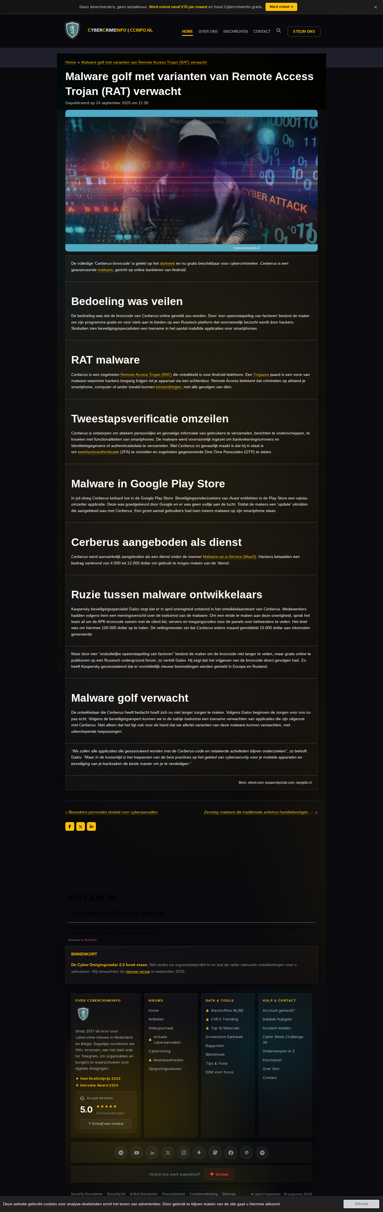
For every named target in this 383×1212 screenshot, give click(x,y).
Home (70, 62)
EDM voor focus (220, 1072)
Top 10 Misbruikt (225, 1028)
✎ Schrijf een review (106, 1124)
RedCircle (91, 939)
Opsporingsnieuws (165, 1068)
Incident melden (277, 1028)
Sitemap (229, 1194)
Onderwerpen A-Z (279, 1051)
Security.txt (116, 1194)
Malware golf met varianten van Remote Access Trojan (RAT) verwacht (144, 62)
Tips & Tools (217, 1063)
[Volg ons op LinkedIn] (152, 1152)
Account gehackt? (279, 1010)
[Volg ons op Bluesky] (199, 1152)
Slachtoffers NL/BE (227, 1010)
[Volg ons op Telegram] (120, 1152)
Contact (270, 1077)
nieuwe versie (138, 971)
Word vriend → (281, 6)
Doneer (222, 1174)
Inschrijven (272, 1060)
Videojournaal (161, 1028)
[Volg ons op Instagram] (183, 1152)
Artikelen (156, 1019)
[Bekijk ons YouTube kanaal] (136, 1152)
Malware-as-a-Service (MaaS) (229, 556)
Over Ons (271, 1068)
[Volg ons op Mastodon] (215, 1152)
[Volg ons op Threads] (246, 1152)
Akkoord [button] (361, 1204)
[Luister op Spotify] (262, 1152)
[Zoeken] (278, 30)
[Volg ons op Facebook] (230, 1152)
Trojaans (261, 374)
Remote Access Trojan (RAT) (146, 374)
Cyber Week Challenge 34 (283, 1039)
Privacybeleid (173, 1194)
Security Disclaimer (87, 1194)
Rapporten (215, 1045)
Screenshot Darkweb (224, 1036)
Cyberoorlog (159, 1051)
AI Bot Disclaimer (144, 1194)
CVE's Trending (224, 1019)
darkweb (167, 263)
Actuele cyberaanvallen (167, 1039)
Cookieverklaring (203, 1194)
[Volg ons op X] (167, 1152)
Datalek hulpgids (277, 1019)
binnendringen (168, 387)
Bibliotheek (215, 1054)
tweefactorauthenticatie (98, 452)
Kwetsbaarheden (168, 1060)
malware (105, 269)
